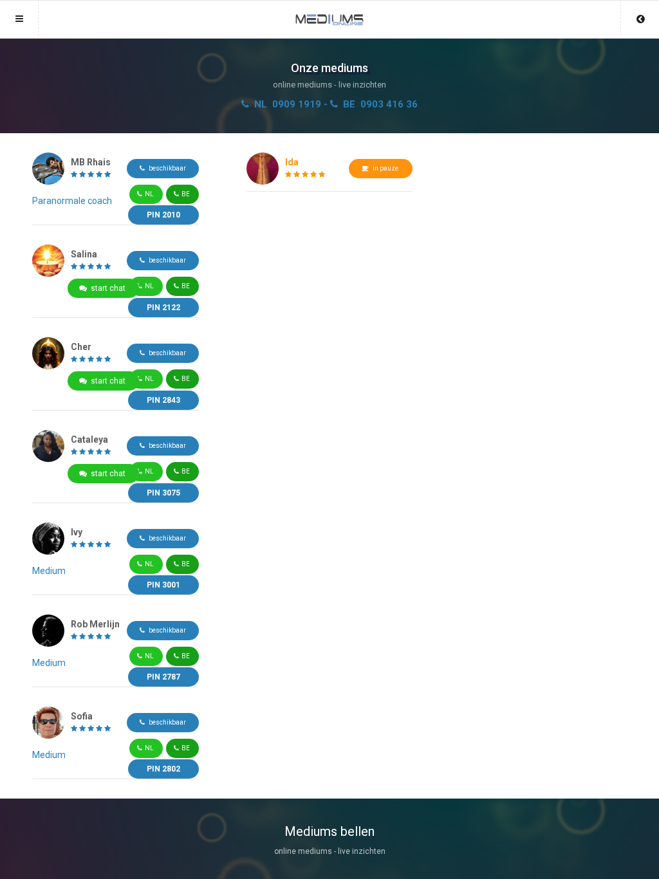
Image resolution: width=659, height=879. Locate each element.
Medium (49, 571)
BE (185, 194)
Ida (292, 162)
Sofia (82, 716)
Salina (84, 254)
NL (149, 194)
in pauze (384, 168)
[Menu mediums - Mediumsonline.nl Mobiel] (329, 14)
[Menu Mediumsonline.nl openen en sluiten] (19, 18)
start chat (108, 288)
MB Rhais (91, 162)
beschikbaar (165, 168)
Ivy (76, 532)
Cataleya (89, 439)
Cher (81, 347)
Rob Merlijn (95, 624)
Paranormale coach (72, 201)
